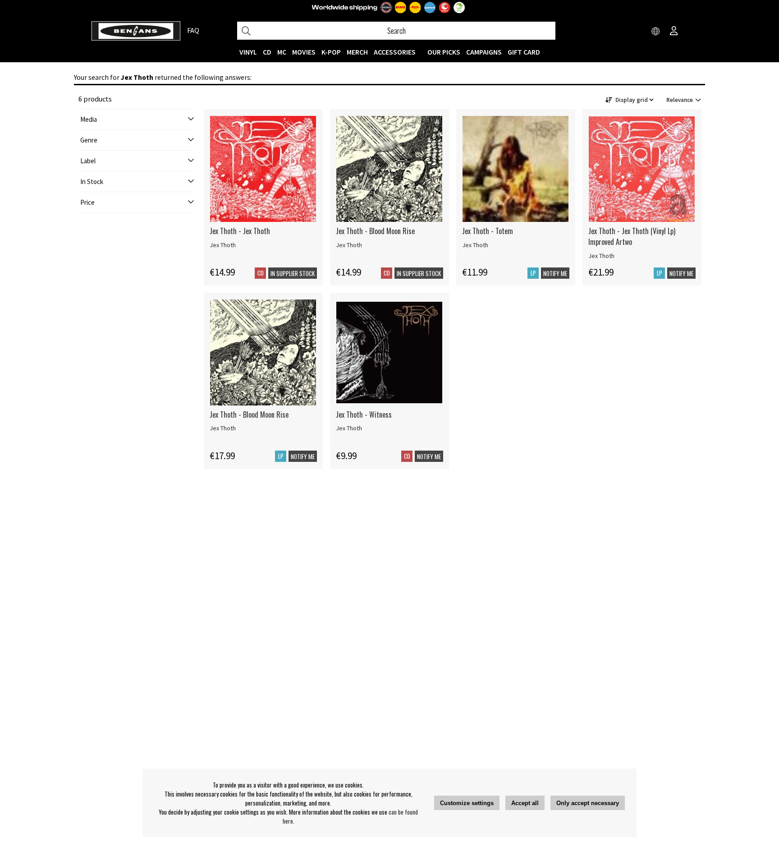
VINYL (248, 51)
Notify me (555, 273)
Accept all (525, 803)
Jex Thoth (223, 245)
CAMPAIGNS (484, 51)
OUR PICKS (443, 51)
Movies (304, 51)
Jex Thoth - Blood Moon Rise (375, 231)
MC (281, 51)
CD (267, 51)
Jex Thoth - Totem (487, 231)
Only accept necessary (587, 803)
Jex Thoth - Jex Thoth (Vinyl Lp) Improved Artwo (631, 236)
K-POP (331, 51)
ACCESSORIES (395, 51)
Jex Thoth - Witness (364, 414)
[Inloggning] (674, 31)
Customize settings (467, 803)
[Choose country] (656, 31)
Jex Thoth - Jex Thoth (240, 231)
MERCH (357, 51)
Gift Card (524, 51)
